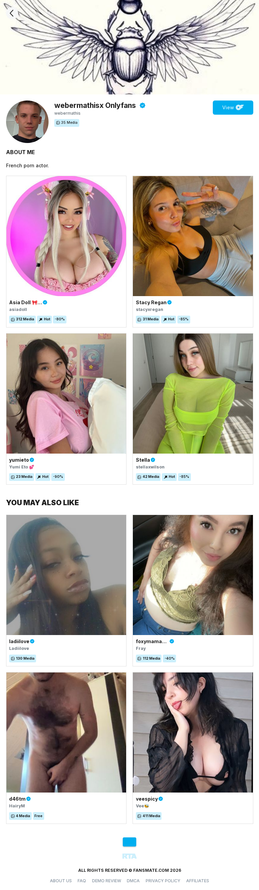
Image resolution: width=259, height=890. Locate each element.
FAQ (82, 880)
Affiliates (197, 880)
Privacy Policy (163, 880)
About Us (61, 880)
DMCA (133, 880)
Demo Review (106, 880)
